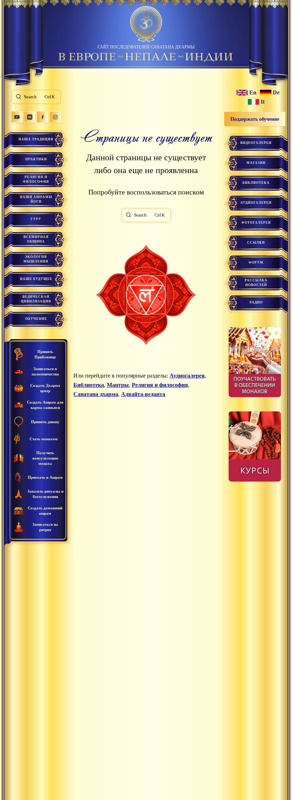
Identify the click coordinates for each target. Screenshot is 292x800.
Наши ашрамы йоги (36, 199)
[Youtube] (16, 117)
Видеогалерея (256, 143)
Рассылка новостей (256, 283)
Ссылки (256, 242)
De (276, 92)
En (252, 92)
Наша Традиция (36, 139)
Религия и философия (36, 179)
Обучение (36, 319)
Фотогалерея (256, 222)
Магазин (256, 163)
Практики (36, 159)
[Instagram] (55, 117)
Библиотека (88, 385)
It (263, 102)
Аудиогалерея (187, 376)
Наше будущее (36, 279)
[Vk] (29, 117)
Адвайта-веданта (143, 394)
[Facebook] (42, 117)
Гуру (36, 219)
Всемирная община (36, 239)
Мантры (118, 385)
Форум (256, 262)
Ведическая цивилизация (36, 299)
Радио (256, 302)
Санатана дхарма (95, 394)
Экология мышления (36, 259)
